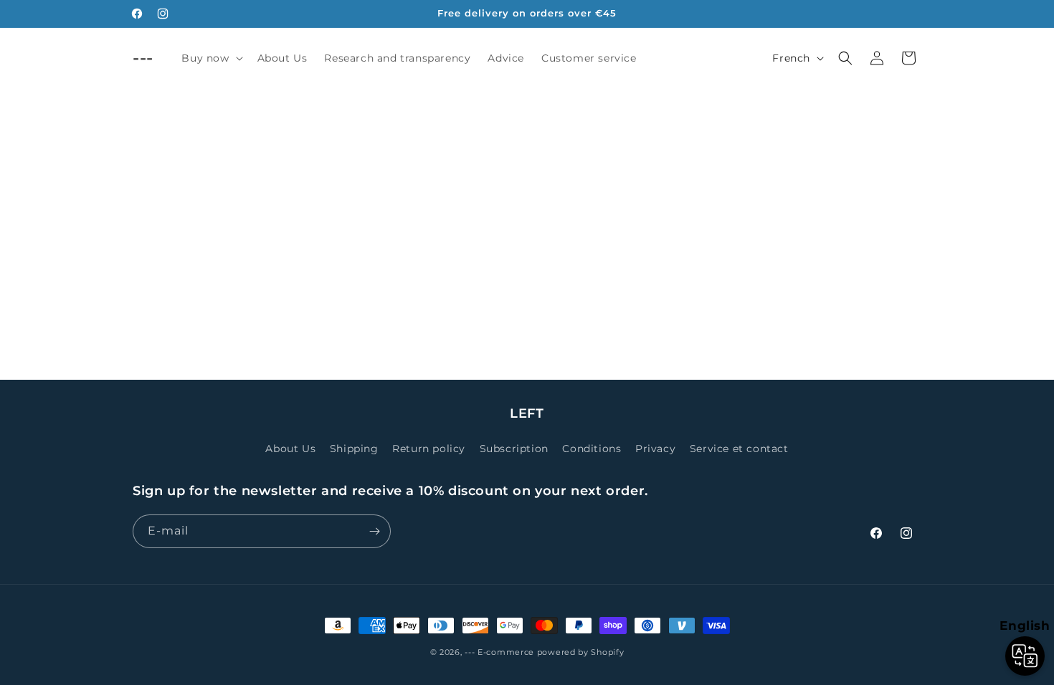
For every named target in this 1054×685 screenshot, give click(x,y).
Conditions (591, 448)
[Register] (374, 531)
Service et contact (739, 448)
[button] (210, 58)
